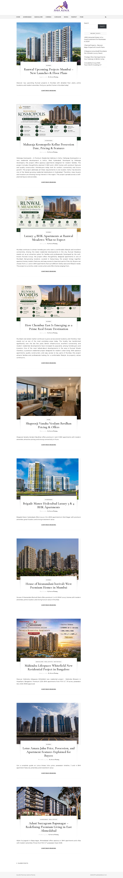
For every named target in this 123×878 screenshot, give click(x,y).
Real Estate (49, 661)
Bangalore (39, 17)
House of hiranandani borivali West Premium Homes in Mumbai (49, 585)
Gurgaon (57, 17)
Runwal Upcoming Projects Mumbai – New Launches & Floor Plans (48, 71)
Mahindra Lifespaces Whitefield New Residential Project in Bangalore (49, 667)
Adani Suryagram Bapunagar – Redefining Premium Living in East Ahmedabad (49, 827)
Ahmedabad (27, 17)
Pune (81, 17)
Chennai (48, 17)
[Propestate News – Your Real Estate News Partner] (61, 7)
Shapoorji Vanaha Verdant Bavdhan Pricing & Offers (48, 425)
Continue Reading (48, 90)
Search (86, 23)
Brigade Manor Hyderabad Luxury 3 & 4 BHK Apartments (48, 505)
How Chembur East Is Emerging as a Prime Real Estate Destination (48, 327)
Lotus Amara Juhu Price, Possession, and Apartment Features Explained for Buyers (49, 752)
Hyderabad (48, 140)
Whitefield (57, 661)
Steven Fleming (54, 77)
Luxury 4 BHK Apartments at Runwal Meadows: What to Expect (48, 238)
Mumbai (48, 65)
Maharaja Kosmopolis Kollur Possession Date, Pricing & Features (48, 146)
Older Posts (23, 863)
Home (18, 17)
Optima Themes (31, 875)
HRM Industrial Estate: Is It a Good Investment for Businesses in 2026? (95, 39)
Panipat (74, 17)
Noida (66, 17)
